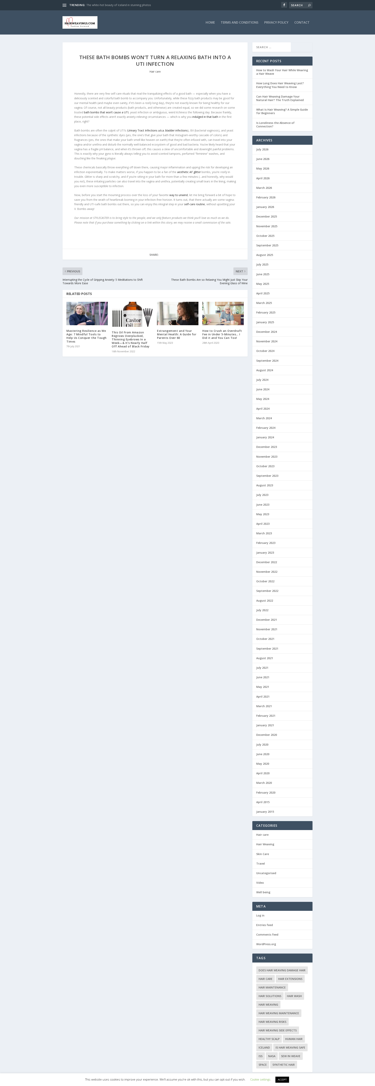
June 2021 (262, 677)
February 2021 (265, 715)
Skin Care (262, 854)
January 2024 (265, 437)
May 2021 (262, 687)
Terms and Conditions (239, 23)
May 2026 (262, 168)
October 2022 (265, 581)
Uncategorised (266, 873)
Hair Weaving (265, 844)
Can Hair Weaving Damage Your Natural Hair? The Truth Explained (280, 98)
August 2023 (264, 485)
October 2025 (265, 236)
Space (263, 1064)
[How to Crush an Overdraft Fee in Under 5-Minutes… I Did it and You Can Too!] (223, 313)
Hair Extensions (290, 979)
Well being (263, 892)
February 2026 (265, 197)
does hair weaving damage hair (282, 970)
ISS (260, 1056)
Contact (302, 23)
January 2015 (265, 811)
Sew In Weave (290, 1056)
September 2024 (267, 360)
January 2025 (265, 322)
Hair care (155, 71)
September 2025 (267, 245)
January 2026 (265, 207)
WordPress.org (266, 944)
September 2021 (267, 648)
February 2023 (265, 543)
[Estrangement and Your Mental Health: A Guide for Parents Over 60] (177, 313)
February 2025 (265, 312)
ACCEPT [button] (282, 1079)
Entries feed (264, 925)
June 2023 (262, 504)
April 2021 (263, 696)
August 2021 (264, 658)
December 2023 (266, 447)
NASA (271, 1056)
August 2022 (264, 600)
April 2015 (263, 802)
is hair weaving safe (290, 1047)
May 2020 (262, 763)
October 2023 (265, 466)
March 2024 (264, 418)
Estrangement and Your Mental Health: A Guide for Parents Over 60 (176, 334)
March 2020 (264, 783)
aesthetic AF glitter (189, 172)
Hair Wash (294, 996)
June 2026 (262, 159)
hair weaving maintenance (279, 1013)
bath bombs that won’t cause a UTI (106, 112)
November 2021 (266, 629)
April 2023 (263, 524)
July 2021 (262, 668)
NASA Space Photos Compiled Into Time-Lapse (116, 5)
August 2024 (264, 370)
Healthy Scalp (269, 1039)
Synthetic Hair (283, 1064)
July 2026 (262, 149)
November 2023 (266, 456)
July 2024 (262, 380)
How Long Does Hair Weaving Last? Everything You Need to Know (280, 85)
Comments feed (267, 934)
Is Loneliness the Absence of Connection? (275, 124)
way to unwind (178, 195)
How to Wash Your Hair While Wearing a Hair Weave (282, 71)
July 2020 (262, 744)
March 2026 (264, 188)
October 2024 (265, 351)
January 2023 (265, 552)
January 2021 (265, 725)
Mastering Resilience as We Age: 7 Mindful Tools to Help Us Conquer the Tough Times (86, 336)
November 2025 (266, 226)
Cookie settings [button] (260, 1079)
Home (210, 23)
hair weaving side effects (278, 1030)
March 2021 (264, 706)
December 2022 (266, 562)
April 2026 (263, 178)
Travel (260, 863)
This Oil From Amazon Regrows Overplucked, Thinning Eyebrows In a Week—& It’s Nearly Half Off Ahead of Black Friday (131, 339)
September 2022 (267, 591)
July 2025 (262, 264)
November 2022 (266, 572)
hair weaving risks (272, 1022)
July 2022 (262, 610)
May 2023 (262, 514)
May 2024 (262, 399)
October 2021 (265, 639)
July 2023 (262, 495)
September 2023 (267, 476)
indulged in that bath (205, 117)
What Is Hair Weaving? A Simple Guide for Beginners (282, 111)
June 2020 (262, 754)
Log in (260, 915)
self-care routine (194, 204)
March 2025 (264, 303)
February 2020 (265, 792)
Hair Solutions (270, 996)
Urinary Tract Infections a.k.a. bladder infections (158, 130)
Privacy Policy (276, 23)
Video (260, 882)
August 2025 (264, 255)
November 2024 (266, 341)
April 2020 (263, 773)
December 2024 (266, 332)
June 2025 (262, 274)
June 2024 (262, 389)
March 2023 (264, 533)
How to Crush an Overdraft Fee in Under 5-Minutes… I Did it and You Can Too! (222, 334)
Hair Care (265, 979)
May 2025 (262, 284)
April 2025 (263, 293)
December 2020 (266, 735)
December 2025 (266, 216)
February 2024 (265, 428)
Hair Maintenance (272, 987)
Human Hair (294, 1039)
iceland (264, 1047)
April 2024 (263, 408)
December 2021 (266, 620)
